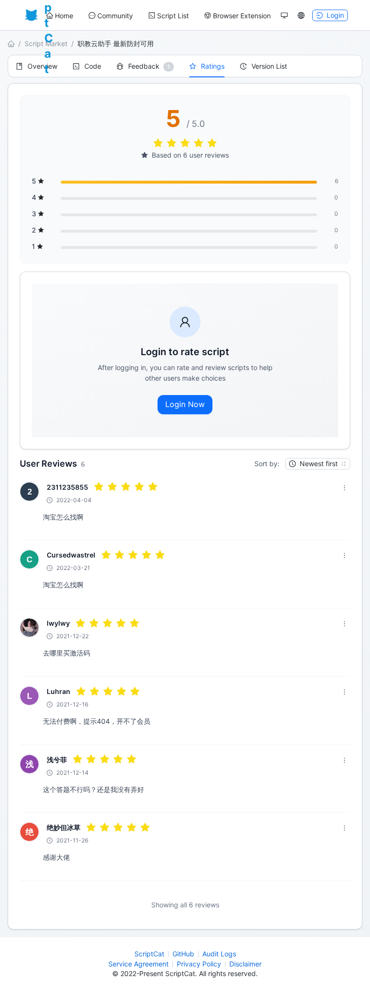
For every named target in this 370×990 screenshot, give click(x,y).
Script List (173, 16)
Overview (42, 66)
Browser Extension (242, 16)
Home (64, 16)
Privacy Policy (199, 964)
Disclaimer (245, 964)
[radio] (158, 143)
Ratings (213, 66)
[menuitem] (60, 15)
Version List (269, 66)
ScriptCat (149, 954)
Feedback (143, 66)
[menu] (158, 15)
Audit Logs (219, 954)
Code (92, 66)
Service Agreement (138, 964)
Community (115, 16)
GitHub (183, 954)
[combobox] (313, 463)
